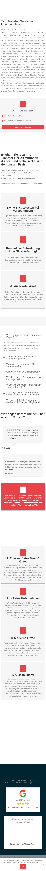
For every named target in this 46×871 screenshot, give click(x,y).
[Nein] (43, 864)
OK (23, 866)
